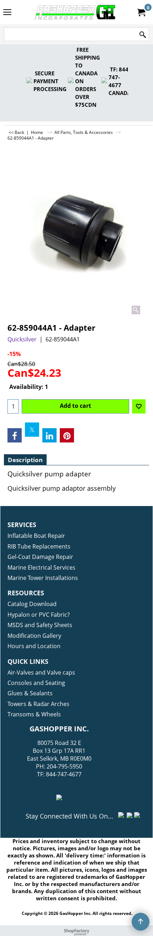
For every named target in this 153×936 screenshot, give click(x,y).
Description (25, 460)
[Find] (142, 35)
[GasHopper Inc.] (75, 12)
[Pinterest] (67, 435)
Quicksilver (22, 339)
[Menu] (7, 12)
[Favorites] (139, 406)
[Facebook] (14, 435)
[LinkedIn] (49, 435)
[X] (32, 429)
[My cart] (141, 12)
